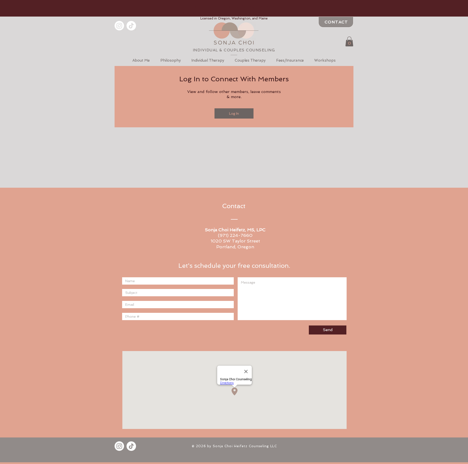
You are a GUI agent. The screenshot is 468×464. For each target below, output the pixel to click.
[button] (234, 9)
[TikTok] (131, 25)
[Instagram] (119, 25)
